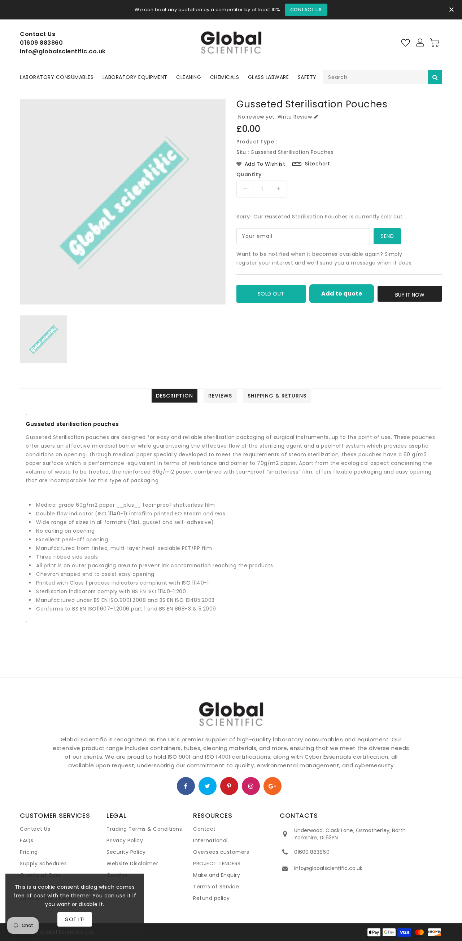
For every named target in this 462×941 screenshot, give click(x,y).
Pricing (29, 852)
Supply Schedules (43, 863)
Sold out (271, 293)
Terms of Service (216, 886)
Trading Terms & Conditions (144, 829)
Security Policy (126, 852)
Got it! (75, 919)
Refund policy (211, 898)
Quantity (248, 174)
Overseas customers (221, 852)
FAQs (26, 840)
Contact (204, 829)
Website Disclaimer (132, 863)
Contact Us (306, 9)
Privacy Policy (124, 840)
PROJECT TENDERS (217, 863)
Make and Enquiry (216, 875)
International (210, 840)
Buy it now (409, 294)
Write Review (295, 116)
